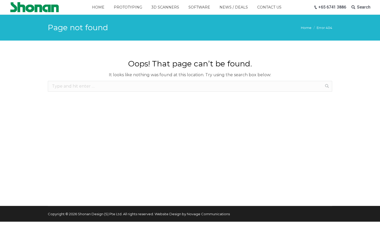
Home (306, 28)
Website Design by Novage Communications (192, 214)
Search (363, 7)
